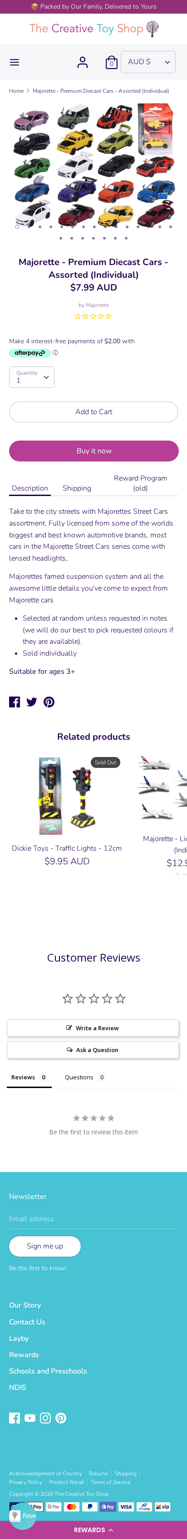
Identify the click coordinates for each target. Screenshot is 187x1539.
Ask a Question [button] (97, 1050)
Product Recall (66, 1482)
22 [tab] (126, 238)
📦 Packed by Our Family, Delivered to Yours (94, 6)
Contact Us (27, 1322)
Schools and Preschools (48, 1371)
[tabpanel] (93, 165)
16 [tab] (60, 238)
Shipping (77, 488)
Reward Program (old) (140, 483)
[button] (93, 1530)
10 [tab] (116, 227)
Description (30, 488)
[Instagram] (46, 1419)
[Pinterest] (61, 1419)
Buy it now (94, 451)
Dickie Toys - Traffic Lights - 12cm (67, 848)
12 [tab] (138, 227)
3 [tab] (40, 227)
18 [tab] (82, 238)
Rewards (24, 1355)
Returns (98, 1473)
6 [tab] (72, 227)
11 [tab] (127, 227)
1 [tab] (17, 227)
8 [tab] (94, 227)
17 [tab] (71, 238)
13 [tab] (149, 227)
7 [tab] (83, 227)
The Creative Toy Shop (81, 1494)
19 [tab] (93, 238)
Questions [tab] (79, 1077)
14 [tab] (159, 227)
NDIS (17, 1388)
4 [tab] (50, 227)
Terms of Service (110, 1482)
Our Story (25, 1305)
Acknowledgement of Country (45, 1473)
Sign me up (45, 1246)
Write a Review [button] (97, 1028)
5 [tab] (61, 227)
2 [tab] (29, 227)
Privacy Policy (25, 1482)
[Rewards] (22, 1516)
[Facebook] (15, 1419)
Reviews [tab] (23, 1077)
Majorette (97, 305)
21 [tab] (115, 238)
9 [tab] (105, 227)
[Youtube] (31, 1419)
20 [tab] (104, 238)
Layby (19, 1338)
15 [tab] (170, 227)
